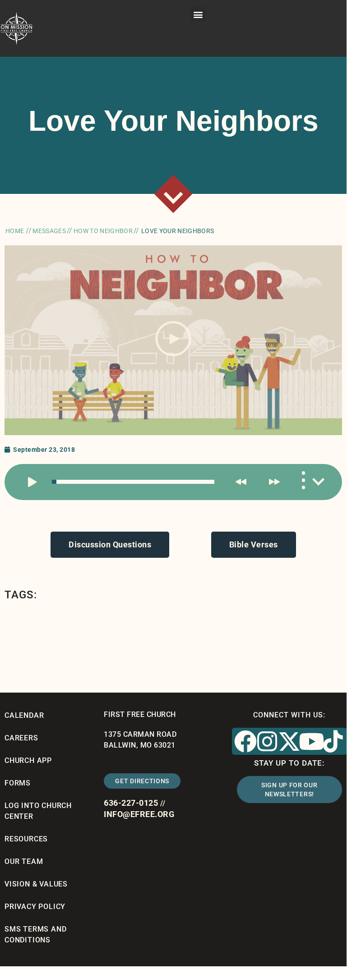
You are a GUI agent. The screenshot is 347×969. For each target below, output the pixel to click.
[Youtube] (311, 741)
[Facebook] (245, 741)
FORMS (18, 783)
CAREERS (21, 738)
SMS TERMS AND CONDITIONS (35, 934)
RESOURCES (26, 839)
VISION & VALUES (36, 884)
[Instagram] (267, 741)
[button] (198, 14)
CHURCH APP (28, 760)
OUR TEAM (24, 861)
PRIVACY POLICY (35, 906)
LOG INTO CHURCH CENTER (38, 811)
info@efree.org (139, 814)
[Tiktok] (333, 741)
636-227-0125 (131, 803)
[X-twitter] (289, 741)
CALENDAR (24, 715)
